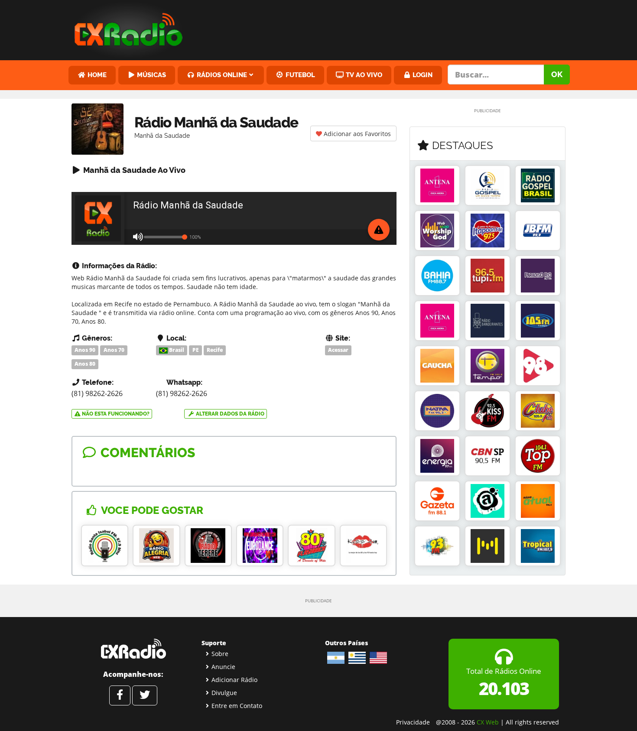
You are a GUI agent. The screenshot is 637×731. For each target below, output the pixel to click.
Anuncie (223, 667)
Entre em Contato (236, 706)
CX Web (488, 722)
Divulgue (224, 693)
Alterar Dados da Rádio (229, 414)
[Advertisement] (384, 28)
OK (556, 74)
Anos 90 (85, 350)
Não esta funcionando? (115, 414)
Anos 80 (85, 363)
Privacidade (413, 722)
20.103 (504, 688)
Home (96, 74)
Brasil (176, 350)
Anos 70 (114, 350)
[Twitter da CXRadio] (144, 695)
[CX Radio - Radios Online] (133, 649)
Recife (215, 350)
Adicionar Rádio (234, 680)
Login (421, 74)
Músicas (150, 74)
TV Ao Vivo (363, 74)
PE (195, 350)
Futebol (299, 74)
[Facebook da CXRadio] (119, 695)
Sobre (219, 654)
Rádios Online (221, 74)
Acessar (338, 350)
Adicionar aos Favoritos (356, 134)
